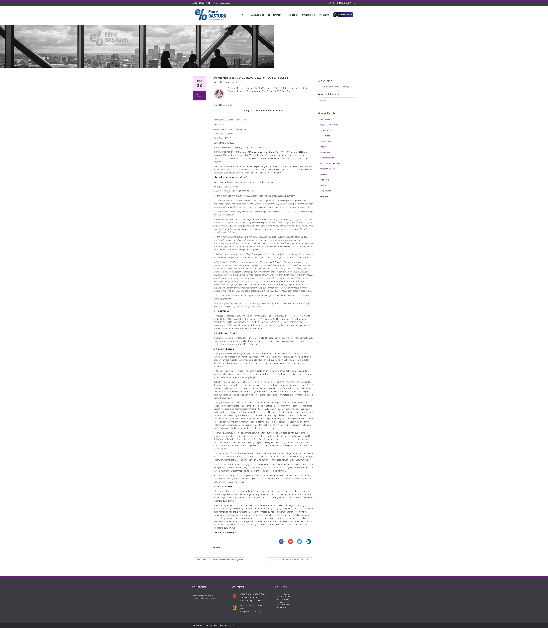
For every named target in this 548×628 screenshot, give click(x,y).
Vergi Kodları (325, 190)
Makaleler (284, 602)
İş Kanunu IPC (326, 152)
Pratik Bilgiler (325, 179)
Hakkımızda (325, 135)
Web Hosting (229, 625)
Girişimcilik (284, 604)
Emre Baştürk (231, 82)
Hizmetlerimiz (326, 141)
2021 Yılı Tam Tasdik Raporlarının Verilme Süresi (290, 559)
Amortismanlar (326, 119)
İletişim (323, 146)
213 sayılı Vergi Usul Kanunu (262, 152)
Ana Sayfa (284, 594)
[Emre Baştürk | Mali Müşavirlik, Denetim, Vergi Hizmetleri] (211, 14)
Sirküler (323, 185)
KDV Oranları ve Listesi (330, 163)
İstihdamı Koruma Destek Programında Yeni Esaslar (204, 596)
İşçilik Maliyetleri (327, 157)
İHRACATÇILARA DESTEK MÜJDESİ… (338, 86)
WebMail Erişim (348, 3)
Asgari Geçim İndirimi (329, 124)
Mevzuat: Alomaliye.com (202, 625)
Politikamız (324, 174)
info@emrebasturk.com (220, 3)
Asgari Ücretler (326, 130)
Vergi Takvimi (326, 196)
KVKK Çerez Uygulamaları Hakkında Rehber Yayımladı (219, 559)
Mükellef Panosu (327, 168)
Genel (217, 547)
